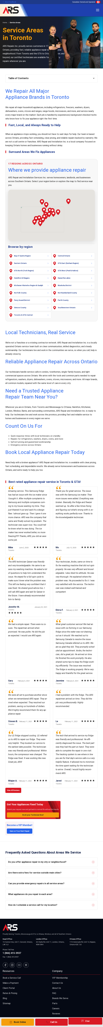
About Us (56, 988)
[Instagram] (12, 965)
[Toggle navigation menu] (97, 10)
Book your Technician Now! (33, 815)
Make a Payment (11, 983)
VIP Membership (60, 978)
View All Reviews (13, 790)
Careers (55, 1008)
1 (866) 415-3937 (12, 953)
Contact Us (57, 983)
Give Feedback (9, 2)
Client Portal (9, 988)
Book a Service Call (12, 978)
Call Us (51, 1022)
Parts (54, 1003)
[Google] (26, 965)
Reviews (56, 1013)
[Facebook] (5, 965)
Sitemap (7, 1003)
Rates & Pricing (10, 993)
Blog (5, 998)
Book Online (17, 1022)
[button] (58, 212)
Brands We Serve (60, 998)
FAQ (54, 993)
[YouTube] (19, 965)
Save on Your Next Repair (20, 831)
